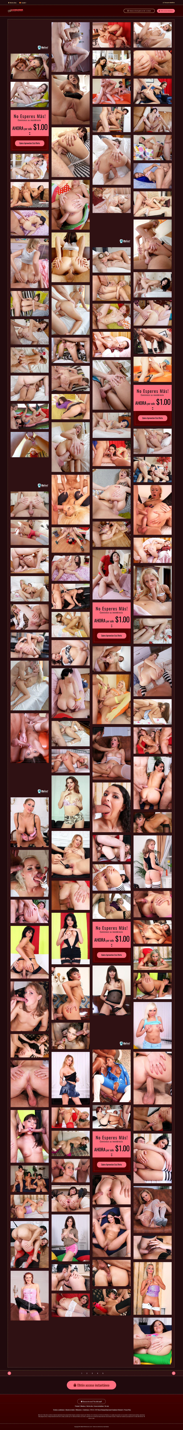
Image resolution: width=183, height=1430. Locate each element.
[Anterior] (9, 1373)
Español (23, 3)
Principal (77, 1406)
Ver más (107, 1406)
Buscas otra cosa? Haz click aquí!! (92, 1401)
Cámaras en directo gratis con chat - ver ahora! (140, 11)
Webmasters (79, 1410)
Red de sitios (13, 3)
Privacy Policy (127, 1410)
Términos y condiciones (58, 1410)
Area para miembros (169, 2)
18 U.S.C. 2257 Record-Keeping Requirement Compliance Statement (106, 1410)
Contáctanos (86, 1410)
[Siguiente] (173, 1373)
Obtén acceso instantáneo (167, 11)
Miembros (83, 1406)
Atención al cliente (70, 1410)
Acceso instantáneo (99, 1406)
